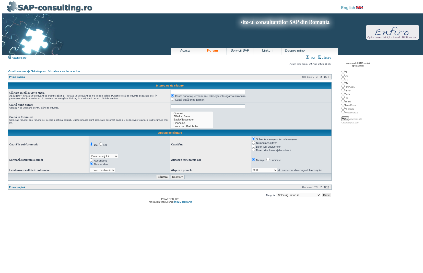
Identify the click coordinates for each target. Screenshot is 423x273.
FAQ (312, 57)
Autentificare (18, 57)
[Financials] (191, 123)
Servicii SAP (240, 50)
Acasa (185, 50)
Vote (345, 118)
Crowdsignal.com (350, 122)
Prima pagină (17, 77)
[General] (191, 113)
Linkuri (267, 50)
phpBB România (183, 201)
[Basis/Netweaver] (191, 119)
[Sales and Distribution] (191, 126)
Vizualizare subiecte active (64, 71)
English (348, 8)
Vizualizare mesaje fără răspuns (27, 71)
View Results (355, 119)
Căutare (326, 57)
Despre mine (295, 50)
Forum (212, 50)
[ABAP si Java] (191, 116)
